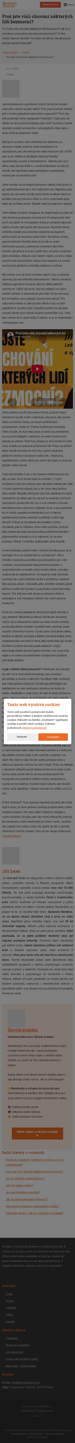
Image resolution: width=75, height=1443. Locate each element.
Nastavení (22, 736)
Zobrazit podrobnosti (34, 727)
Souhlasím (53, 737)
